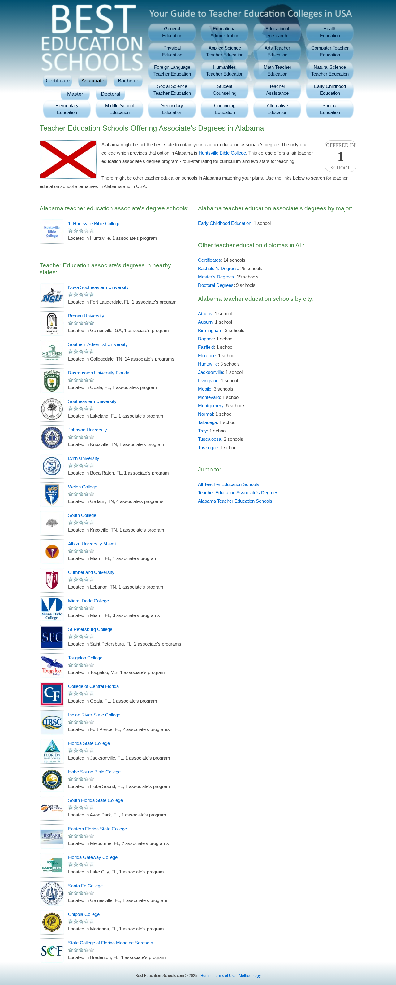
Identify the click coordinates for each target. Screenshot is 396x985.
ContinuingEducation (224, 109)
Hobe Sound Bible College (94, 771)
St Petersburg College (90, 629)
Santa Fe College (85, 885)
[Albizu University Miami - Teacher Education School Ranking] (52, 551)
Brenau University (86, 315)
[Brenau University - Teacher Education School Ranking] (52, 323)
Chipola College (84, 914)
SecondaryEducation (172, 109)
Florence (207, 355)
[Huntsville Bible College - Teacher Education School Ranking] (52, 231)
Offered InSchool (340, 156)
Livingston (208, 380)
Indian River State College (94, 714)
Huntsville (208, 363)
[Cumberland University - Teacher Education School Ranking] (52, 580)
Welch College (82, 486)
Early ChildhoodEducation (330, 90)
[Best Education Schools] (92, 34)
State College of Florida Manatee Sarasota (110, 942)
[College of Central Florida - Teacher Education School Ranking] (52, 694)
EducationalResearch (277, 32)
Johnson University (87, 429)
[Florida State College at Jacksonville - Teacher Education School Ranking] (52, 751)
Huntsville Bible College (222, 152)
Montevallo (209, 397)
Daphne (206, 338)
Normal (205, 414)
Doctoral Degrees (216, 285)
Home (205, 976)
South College (82, 515)
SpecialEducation (330, 109)
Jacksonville (210, 372)
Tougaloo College (85, 657)
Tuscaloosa (209, 439)
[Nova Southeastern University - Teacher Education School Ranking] (52, 295)
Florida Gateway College (93, 857)
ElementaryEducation (67, 109)
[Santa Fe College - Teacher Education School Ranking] (52, 893)
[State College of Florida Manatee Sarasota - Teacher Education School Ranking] (52, 950)
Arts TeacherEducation (277, 51)
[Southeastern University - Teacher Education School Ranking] (52, 409)
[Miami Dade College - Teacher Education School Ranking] (52, 608)
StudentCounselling (224, 90)
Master (75, 94)
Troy (202, 430)
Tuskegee (208, 447)
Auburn (205, 322)
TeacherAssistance (277, 90)
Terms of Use (225, 976)
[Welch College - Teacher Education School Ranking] (52, 494)
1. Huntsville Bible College (94, 223)
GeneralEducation (172, 32)
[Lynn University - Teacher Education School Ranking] (52, 466)
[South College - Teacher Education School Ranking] (52, 523)
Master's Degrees (216, 276)
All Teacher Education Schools (228, 484)
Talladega (207, 422)
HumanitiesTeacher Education (224, 70)
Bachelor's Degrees (218, 268)
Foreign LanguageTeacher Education (172, 70)
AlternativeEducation (277, 109)
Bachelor (128, 81)
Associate (92, 81)
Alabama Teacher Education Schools (235, 501)
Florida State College (89, 743)
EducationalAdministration (224, 32)
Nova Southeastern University (98, 287)
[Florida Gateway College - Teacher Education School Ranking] (52, 865)
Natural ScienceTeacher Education (330, 70)
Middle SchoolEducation (119, 109)
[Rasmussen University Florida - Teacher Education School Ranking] (52, 380)
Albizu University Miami (92, 543)
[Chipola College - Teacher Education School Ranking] (52, 922)
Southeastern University (92, 401)
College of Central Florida (93, 686)
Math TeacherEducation (277, 70)
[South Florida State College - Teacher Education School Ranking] (52, 808)
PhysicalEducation (172, 51)
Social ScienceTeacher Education (172, 90)
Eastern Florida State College (97, 828)
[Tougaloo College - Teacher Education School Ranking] (52, 665)
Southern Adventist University (98, 344)
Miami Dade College (88, 600)
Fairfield (206, 347)
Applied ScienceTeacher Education (224, 51)
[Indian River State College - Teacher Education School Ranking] (52, 722)
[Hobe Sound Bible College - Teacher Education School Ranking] (52, 779)
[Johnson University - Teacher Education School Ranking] (52, 437)
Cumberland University (91, 572)
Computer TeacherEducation (330, 51)
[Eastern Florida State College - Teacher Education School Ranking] (52, 836)
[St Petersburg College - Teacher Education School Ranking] (52, 637)
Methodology (250, 976)
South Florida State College (95, 800)
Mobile (204, 389)
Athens (205, 313)
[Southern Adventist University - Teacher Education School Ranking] (52, 352)
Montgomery (211, 405)
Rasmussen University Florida (98, 372)
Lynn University (83, 458)
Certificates (209, 260)
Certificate (58, 81)
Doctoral (110, 94)
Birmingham (210, 330)
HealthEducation (330, 32)
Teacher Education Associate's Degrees (238, 492)
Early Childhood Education (224, 223)
